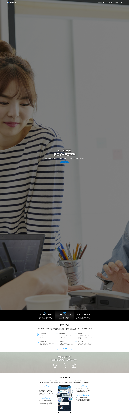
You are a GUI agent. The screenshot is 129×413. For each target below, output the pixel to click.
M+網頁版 (116, 2)
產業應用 (104, 2)
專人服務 (74, 367)
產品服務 (99, 2)
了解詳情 (64, 162)
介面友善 (64, 367)
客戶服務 (110, 2)
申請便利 (55, 367)
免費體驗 (121, 2)
